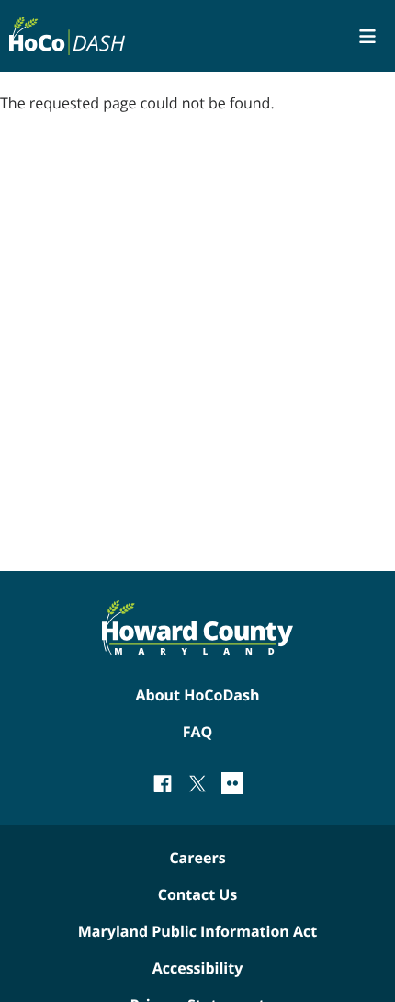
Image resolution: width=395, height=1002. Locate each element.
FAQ (198, 732)
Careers (197, 858)
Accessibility (197, 968)
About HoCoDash (198, 695)
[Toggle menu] (367, 36)
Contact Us (198, 894)
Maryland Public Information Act (197, 931)
